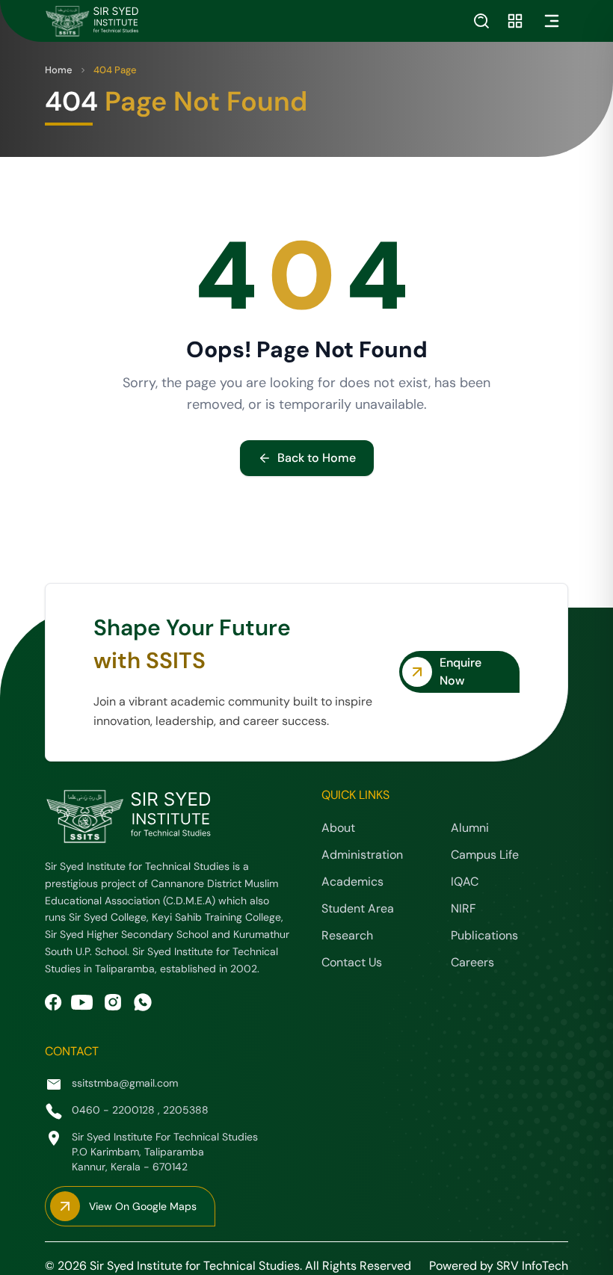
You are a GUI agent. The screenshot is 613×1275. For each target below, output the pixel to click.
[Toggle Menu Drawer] (551, 20)
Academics (352, 881)
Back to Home (316, 458)
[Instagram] (112, 1002)
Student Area (357, 908)
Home (59, 70)
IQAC (464, 881)
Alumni (470, 828)
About (338, 828)
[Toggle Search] (481, 20)
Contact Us (351, 962)
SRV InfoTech (532, 1266)
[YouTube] (82, 1002)
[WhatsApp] (142, 1002)
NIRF (463, 908)
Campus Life (485, 854)
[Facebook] (53, 1002)
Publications (484, 935)
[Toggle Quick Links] (515, 21)
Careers (472, 962)
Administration (362, 854)
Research (347, 935)
